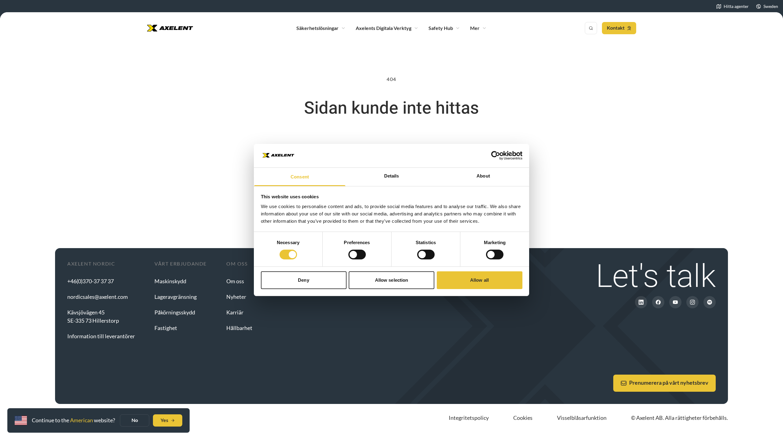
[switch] (357, 254)
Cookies (523, 417)
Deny (303, 280)
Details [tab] (391, 175)
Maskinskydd (170, 281)
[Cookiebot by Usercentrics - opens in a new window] (495, 155)
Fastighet (165, 327)
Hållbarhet (239, 327)
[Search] (591, 28)
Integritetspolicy (469, 417)
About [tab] (483, 175)
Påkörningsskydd (174, 312)
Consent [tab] (300, 176)
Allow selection (391, 280)
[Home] (170, 28)
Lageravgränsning (175, 296)
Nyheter (236, 296)
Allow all (479, 280)
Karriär (234, 312)
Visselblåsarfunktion (582, 417)
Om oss (235, 281)
